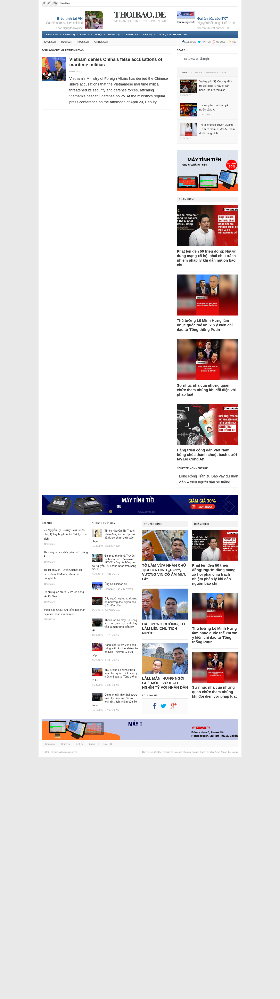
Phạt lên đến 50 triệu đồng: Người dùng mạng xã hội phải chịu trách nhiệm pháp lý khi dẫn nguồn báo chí (207, 258)
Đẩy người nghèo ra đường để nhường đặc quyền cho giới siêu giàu (121, 602)
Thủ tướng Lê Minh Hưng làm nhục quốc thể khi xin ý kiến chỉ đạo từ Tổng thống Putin (205, 325)
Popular (197, 73)
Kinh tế (84, 34)
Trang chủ (51, 34)
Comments (211, 73)
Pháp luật (114, 34)
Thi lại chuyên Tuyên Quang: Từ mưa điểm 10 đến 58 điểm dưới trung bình (63, 574)
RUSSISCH (83, 42)
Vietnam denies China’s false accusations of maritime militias (115, 62)
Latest (184, 73)
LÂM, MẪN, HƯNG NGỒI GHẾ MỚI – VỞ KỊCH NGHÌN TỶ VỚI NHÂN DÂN (165, 682)
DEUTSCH (66, 42)
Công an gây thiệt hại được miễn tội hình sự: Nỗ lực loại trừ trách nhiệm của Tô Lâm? (114, 700)
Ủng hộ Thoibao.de (116, 584)
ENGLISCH (50, 42)
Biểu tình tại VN (70, 19)
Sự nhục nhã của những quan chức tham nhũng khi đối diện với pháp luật (206, 389)
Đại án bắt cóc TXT (212, 19)
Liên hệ (147, 34)
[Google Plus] (176, 707)
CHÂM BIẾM (186, 199)
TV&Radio (132, 34)
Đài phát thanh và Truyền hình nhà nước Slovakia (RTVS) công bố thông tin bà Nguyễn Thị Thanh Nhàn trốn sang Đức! (114, 562)
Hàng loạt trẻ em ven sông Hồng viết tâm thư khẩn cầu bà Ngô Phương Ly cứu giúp (115, 650)
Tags (223, 73)
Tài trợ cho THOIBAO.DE (172, 34)
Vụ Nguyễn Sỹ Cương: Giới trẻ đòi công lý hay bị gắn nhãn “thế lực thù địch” (65, 534)
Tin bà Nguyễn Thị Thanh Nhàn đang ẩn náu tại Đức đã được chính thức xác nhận (114, 536)
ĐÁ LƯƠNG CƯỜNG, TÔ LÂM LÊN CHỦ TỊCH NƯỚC (163, 628)
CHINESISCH (101, 42)
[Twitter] (165, 707)
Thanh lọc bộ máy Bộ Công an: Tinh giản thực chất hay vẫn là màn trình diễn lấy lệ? (114, 625)
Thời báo (53, 752)
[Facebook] (156, 707)
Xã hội (98, 34)
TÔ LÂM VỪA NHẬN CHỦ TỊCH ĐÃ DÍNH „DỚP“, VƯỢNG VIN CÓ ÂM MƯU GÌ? (164, 572)
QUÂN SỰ (107, 744)
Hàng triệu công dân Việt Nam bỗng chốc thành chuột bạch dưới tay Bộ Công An (207, 454)
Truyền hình (153, 524)
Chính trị (69, 34)
